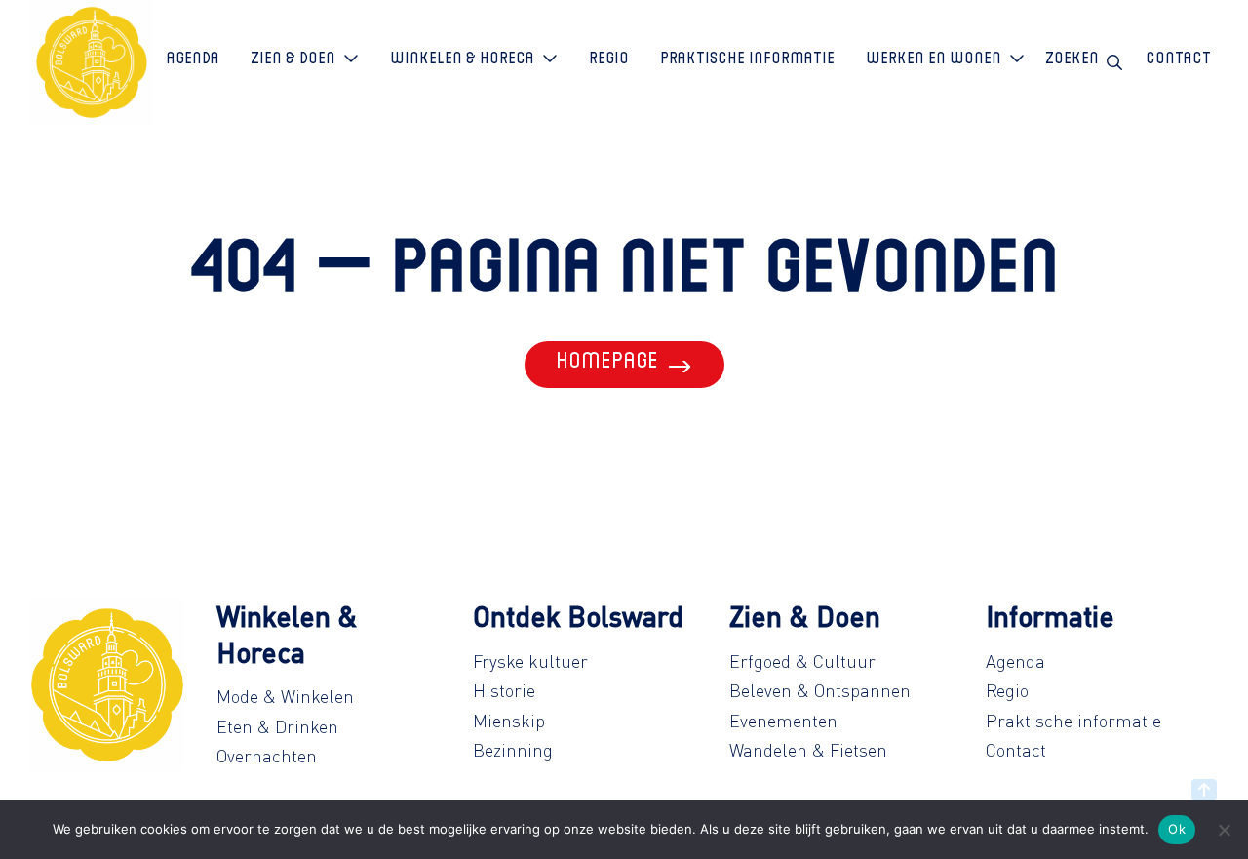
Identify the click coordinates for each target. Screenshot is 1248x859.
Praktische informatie (1073, 720)
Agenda (1015, 661)
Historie (504, 690)
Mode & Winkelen (285, 696)
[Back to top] (1204, 789)
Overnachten (266, 755)
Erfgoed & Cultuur (802, 661)
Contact (1016, 750)
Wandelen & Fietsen (808, 750)
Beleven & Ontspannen (820, 690)
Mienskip (509, 720)
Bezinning (513, 750)
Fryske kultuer (530, 661)
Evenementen (783, 720)
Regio (1007, 690)
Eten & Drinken (277, 726)
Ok (1177, 829)
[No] (1223, 829)
